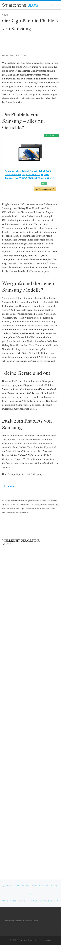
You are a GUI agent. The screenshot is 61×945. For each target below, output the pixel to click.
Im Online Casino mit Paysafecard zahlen (21, 921)
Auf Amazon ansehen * (44, 189)
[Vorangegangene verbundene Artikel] (49, 548)
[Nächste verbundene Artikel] (55, 548)
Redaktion (9, 486)
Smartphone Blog (24, 940)
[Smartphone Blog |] (20, 5)
